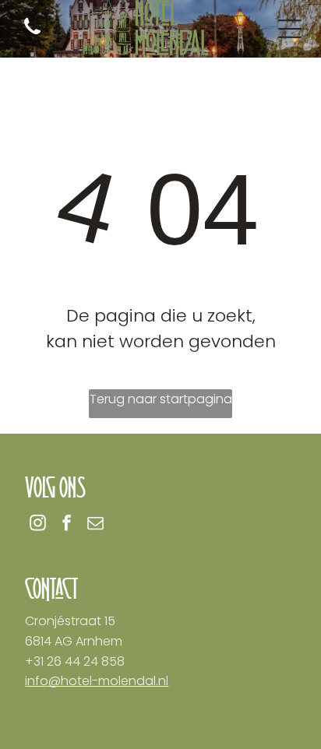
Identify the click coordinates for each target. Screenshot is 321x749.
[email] (95, 524)
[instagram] (37, 524)
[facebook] (66, 524)
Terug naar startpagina (161, 399)
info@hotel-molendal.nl (96, 681)
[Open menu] (290, 28)
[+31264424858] (32, 35)
